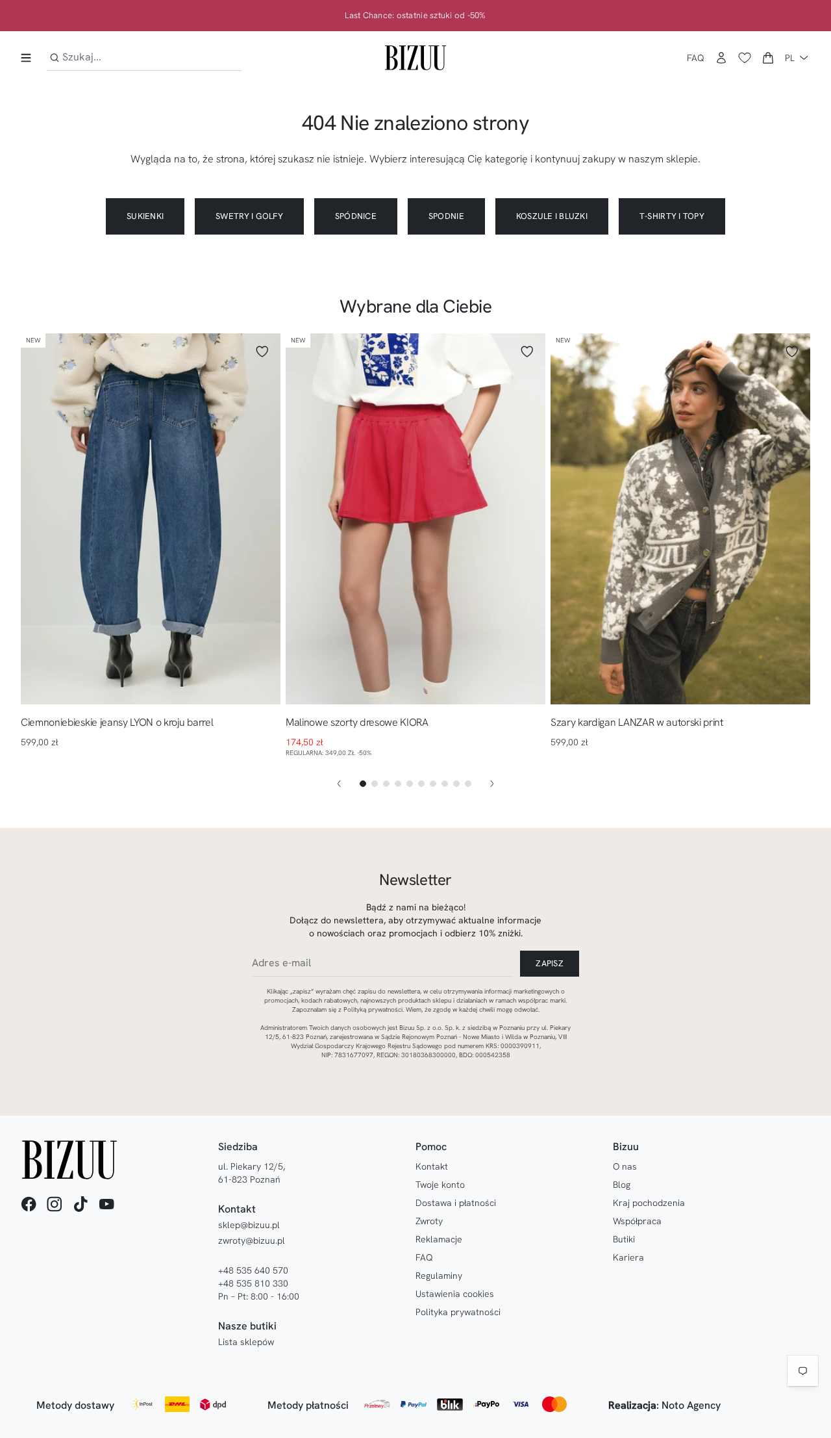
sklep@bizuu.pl (249, 1225)
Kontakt (432, 1166)
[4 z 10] (398, 783)
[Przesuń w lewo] (339, 783)
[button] (768, 58)
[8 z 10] (444, 783)
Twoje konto (440, 1184)
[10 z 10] (468, 783)
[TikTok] (80, 1204)
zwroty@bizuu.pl (251, 1240)
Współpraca (637, 1221)
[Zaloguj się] (721, 58)
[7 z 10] (433, 783)
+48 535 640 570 (253, 1270)
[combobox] (144, 57)
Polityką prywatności (373, 1009)
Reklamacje (439, 1239)
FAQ (695, 58)
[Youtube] (106, 1204)
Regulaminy (439, 1275)
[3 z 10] (386, 783)
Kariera (628, 1257)
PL (790, 58)
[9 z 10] (456, 783)
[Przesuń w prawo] (492, 783)
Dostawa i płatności (456, 1203)
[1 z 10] (363, 783)
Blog (621, 1184)
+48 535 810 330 (253, 1283)
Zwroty (429, 1221)
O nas (625, 1166)
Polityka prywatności (458, 1312)
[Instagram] (54, 1204)
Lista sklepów (246, 1342)
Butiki (624, 1239)
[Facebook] (28, 1204)
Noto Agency (691, 1405)
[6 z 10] (421, 783)
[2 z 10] (374, 783)
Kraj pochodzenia (649, 1203)
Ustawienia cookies (455, 1294)
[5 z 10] (409, 783)
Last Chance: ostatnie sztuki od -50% (415, 15)
